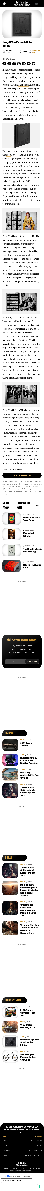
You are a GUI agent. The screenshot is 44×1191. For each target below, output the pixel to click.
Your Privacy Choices (20, 1176)
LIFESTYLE (24, 1007)
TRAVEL (23, 769)
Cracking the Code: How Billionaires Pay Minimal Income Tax (28, 910)
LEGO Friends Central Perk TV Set (27, 1013)
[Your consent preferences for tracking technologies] (39, 1186)
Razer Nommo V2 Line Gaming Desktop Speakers (29, 760)
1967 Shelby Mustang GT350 (28, 1026)
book (8, 154)
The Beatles (23, 84)
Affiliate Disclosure (34, 1150)
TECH (22, 754)
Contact (6, 1146)
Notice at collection (12, 1180)
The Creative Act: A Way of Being (32, 550)
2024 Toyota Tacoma (26, 744)
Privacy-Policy (36, 1146)
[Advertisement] (22, 605)
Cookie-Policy (36, 1141)
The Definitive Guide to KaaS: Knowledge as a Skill (27, 791)
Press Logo (7, 1155)
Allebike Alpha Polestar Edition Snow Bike (28, 1057)
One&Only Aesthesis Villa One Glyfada (29, 775)
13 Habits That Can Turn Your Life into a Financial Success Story (29, 929)
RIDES (22, 740)
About (5, 1141)
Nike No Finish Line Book (32, 566)
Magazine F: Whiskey (29, 534)
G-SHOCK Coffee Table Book (31, 519)
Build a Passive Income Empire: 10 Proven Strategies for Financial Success (29, 890)
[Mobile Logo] (22, 3)
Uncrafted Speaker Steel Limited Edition (29, 1042)
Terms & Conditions (33, 1155)
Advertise (6, 1150)
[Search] (40, 4)
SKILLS (22, 784)
